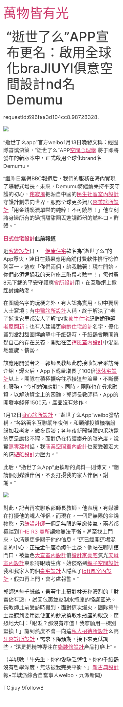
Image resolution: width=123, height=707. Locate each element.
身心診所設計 (37, 415)
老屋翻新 (13, 326)
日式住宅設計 (19, 238)
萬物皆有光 (36, 13)
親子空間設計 (103, 563)
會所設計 (64, 282)
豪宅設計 (50, 571)
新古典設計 (105, 667)
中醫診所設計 (50, 311)
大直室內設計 (50, 555)
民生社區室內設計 (98, 194)
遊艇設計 (24, 454)
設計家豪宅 (85, 555)
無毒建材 (19, 446)
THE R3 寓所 (34, 531)
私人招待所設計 (90, 631)
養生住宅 (78, 318)
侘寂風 (37, 194)
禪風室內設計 (87, 342)
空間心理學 (83, 150)
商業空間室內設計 (66, 446)
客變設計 (19, 251)
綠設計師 (34, 523)
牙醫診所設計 (19, 639)
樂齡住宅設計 (76, 326)
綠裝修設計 (71, 647)
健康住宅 (55, 251)
